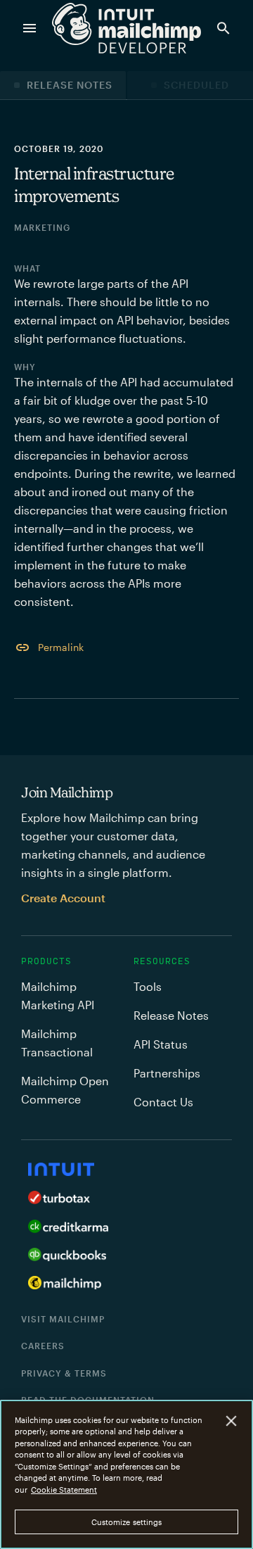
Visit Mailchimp (63, 1319)
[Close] (231, 1420)
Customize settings (126, 1521)
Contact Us (163, 1101)
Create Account (63, 897)
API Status (161, 1044)
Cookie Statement (64, 1489)
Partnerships (167, 1073)
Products (46, 961)
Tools (148, 986)
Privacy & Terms (64, 1373)
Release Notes (69, 85)
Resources (162, 961)
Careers (43, 1346)
